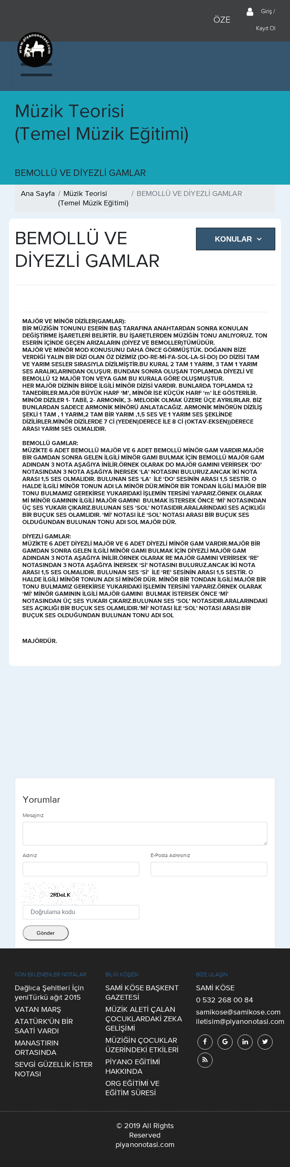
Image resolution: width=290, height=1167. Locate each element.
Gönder (46, 933)
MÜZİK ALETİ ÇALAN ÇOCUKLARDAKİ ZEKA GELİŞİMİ (143, 1019)
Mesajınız (33, 815)
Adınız (30, 855)
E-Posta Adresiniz (170, 855)
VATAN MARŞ (38, 1010)
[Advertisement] (145, 725)
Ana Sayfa (38, 194)
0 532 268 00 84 (224, 1000)
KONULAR (233, 239)
